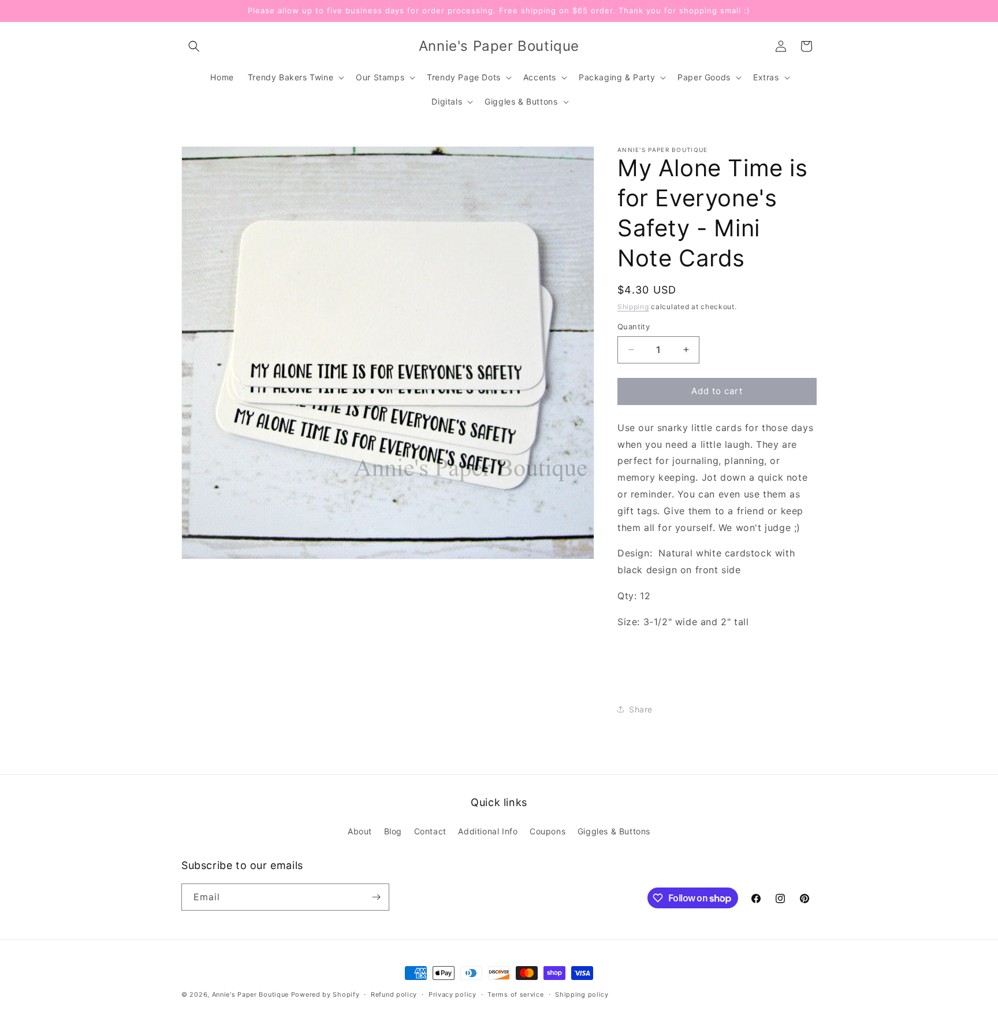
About (360, 831)
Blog (393, 831)
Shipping (633, 306)
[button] (194, 46)
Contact (430, 831)
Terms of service (515, 994)
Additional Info (487, 831)
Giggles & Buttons (614, 831)
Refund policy (394, 994)
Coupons (547, 831)
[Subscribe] (376, 897)
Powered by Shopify (325, 994)
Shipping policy (582, 994)
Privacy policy (452, 994)
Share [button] (641, 709)
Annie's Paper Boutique (250, 994)
